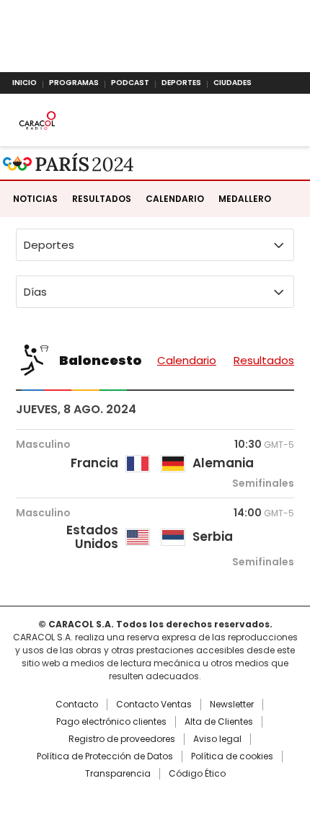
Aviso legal (217, 739)
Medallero (244, 199)
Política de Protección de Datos (105, 756)
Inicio (24, 82)
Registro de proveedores (121, 739)
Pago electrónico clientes (111, 722)
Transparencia (118, 774)
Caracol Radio (37, 120)
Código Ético (197, 774)
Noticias (35, 199)
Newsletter (232, 704)
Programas (74, 82)
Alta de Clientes (219, 722)
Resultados (101, 199)
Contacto (77, 704)
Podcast (130, 82)
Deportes (181, 82)
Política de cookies (232, 756)
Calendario (175, 199)
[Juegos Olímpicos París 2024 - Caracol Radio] (68, 163)
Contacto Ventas (154, 704)
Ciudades (232, 82)
